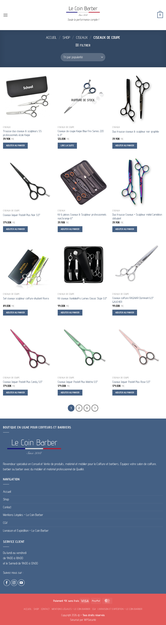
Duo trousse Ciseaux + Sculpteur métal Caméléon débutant (137, 216)
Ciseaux (82, 37)
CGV (5, 523)
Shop (66, 37)
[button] (5, 15)
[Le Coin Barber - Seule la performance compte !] (83, 11)
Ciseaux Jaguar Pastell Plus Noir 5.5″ (21, 215)
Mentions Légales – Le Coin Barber (23, 515)
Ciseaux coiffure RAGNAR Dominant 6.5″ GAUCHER (132, 299)
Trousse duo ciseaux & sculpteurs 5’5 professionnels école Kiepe (22, 133)
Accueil (51, 37)
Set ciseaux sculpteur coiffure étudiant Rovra (26, 298)
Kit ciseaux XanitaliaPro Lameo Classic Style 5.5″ (82, 298)
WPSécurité (90, 619)
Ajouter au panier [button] (15, 145)
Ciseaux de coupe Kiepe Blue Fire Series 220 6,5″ (81, 133)
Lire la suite (67, 145)
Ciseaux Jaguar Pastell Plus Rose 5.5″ (131, 381)
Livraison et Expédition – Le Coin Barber (26, 530)
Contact (7, 507)
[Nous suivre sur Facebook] (6, 582)
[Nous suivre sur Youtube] (21, 582)
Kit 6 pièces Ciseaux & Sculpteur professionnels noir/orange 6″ (82, 216)
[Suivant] (95, 408)
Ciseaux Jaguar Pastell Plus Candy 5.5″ (22, 381)
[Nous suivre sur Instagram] (14, 582)
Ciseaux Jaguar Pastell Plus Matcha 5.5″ (78, 381)
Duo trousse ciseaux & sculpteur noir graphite (135, 131)
